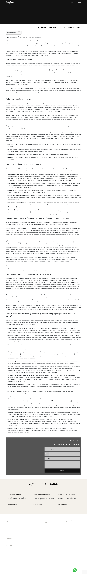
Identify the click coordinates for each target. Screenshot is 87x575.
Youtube (69, 537)
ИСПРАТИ (62, 470)
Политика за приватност (24, 570)
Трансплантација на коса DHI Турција (52, 527)
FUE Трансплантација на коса (53, 540)
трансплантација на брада (52, 560)
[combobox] (47, 454)
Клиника (28, 540)
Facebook (69, 529)
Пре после (28, 537)
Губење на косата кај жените (66, 494)
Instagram (69, 525)
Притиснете (29, 533)
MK (72, 2)
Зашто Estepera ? (31, 525)
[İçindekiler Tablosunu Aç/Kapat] (18, 32)
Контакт (28, 548)
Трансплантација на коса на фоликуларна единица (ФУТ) (52, 546)
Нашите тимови (30, 529)
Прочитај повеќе (12, 504)
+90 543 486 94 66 (10, 549)
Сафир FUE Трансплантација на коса (52, 534)
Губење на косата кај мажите (41, 494)
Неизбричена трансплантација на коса (52, 553)
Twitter (69, 533)
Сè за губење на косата (14, 494)
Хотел (27, 544)
